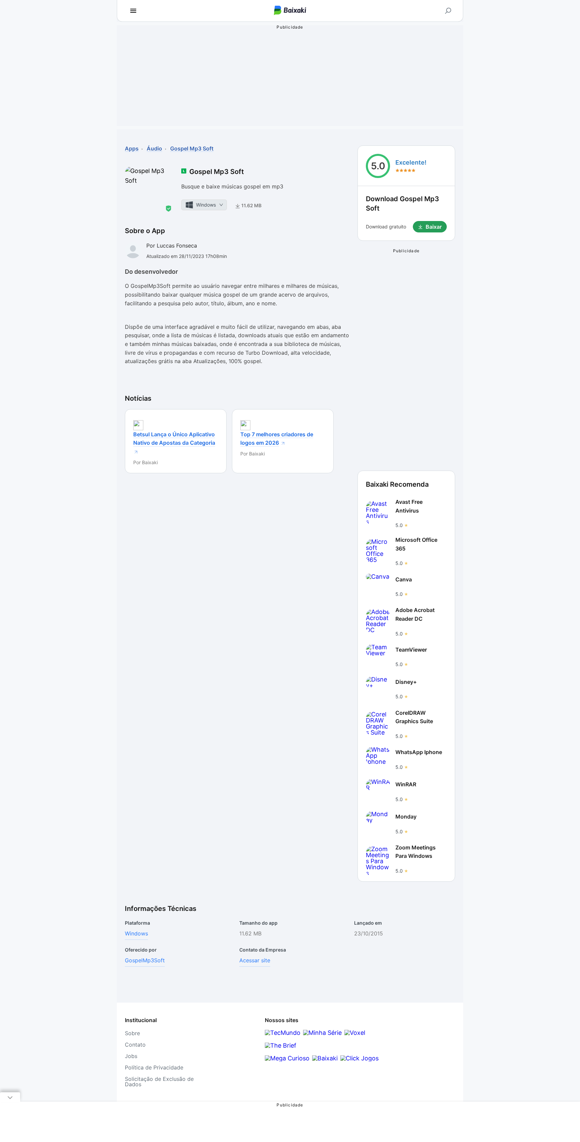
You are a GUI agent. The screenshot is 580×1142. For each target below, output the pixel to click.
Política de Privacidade (154, 1067)
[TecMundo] (282, 1032)
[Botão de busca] (448, 11)
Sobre (132, 1033)
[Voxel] (354, 1032)
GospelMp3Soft (145, 960)
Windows (136, 933)
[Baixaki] (325, 1058)
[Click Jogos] (359, 1058)
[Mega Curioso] (287, 1058)
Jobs (131, 1056)
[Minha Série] (322, 1032)
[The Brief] (280, 1045)
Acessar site (254, 960)
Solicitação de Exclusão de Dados (159, 1081)
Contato (135, 1044)
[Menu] (133, 11)
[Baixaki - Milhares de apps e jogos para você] (290, 11)
